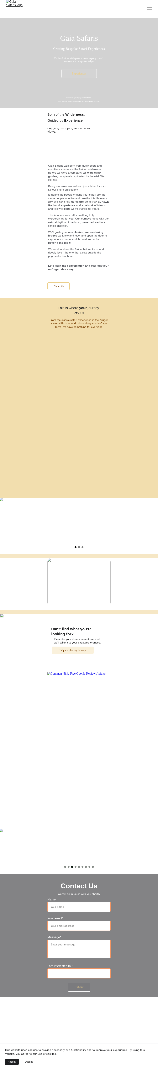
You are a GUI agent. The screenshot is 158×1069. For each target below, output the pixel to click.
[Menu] (149, 9)
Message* (54, 937)
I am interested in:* (60, 966)
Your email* (55, 918)
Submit (79, 987)
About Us (59, 286)
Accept (12, 1061)
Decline (29, 1061)
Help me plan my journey (73, 650)
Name (51, 899)
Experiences (79, 73)
